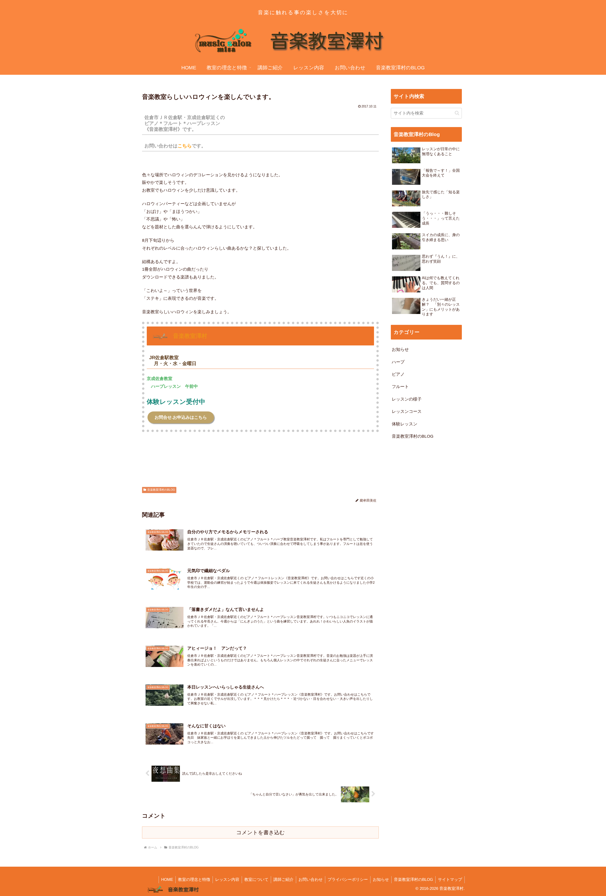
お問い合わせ (311, 879)
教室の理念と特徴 (194, 879)
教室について (256, 879)
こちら (185, 145)
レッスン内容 (227, 879)
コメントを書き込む (260, 832)
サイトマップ (450, 879)
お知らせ (381, 879)
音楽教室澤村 (190, 336)
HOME (167, 879)
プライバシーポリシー (348, 879)
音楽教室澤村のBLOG (161, 489)
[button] (457, 113)
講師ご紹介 (283, 879)
